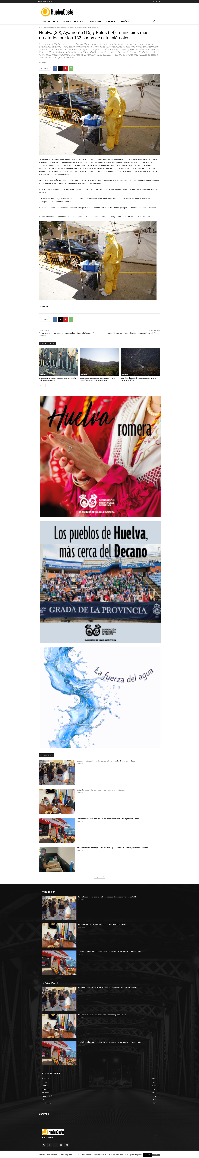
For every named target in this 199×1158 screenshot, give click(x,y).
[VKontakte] (66, 1145)
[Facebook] (150, 1)
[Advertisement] (119, 11)
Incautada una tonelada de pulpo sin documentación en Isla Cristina (134, 333)
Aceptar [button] (147, 1155)
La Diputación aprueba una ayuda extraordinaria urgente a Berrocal (101, 790)
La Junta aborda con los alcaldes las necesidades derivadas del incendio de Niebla (106, 761)
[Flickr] (55, 1145)
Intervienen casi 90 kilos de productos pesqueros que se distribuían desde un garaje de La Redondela (112, 848)
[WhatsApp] (71, 68)
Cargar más (98, 877)
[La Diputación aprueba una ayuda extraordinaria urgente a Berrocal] (57, 801)
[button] (154, 21)
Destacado (43, 374)
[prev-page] (40, 385)
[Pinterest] (65, 68)
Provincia (47, 28)
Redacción (45, 306)
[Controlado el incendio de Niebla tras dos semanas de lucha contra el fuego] (140, 362)
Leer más (156, 1155)
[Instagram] (153, 1)
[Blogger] (44, 1145)
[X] (156, 1)
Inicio (40, 28)
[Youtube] (159, 1)
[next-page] (44, 385)
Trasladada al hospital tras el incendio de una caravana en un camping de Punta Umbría (108, 819)
